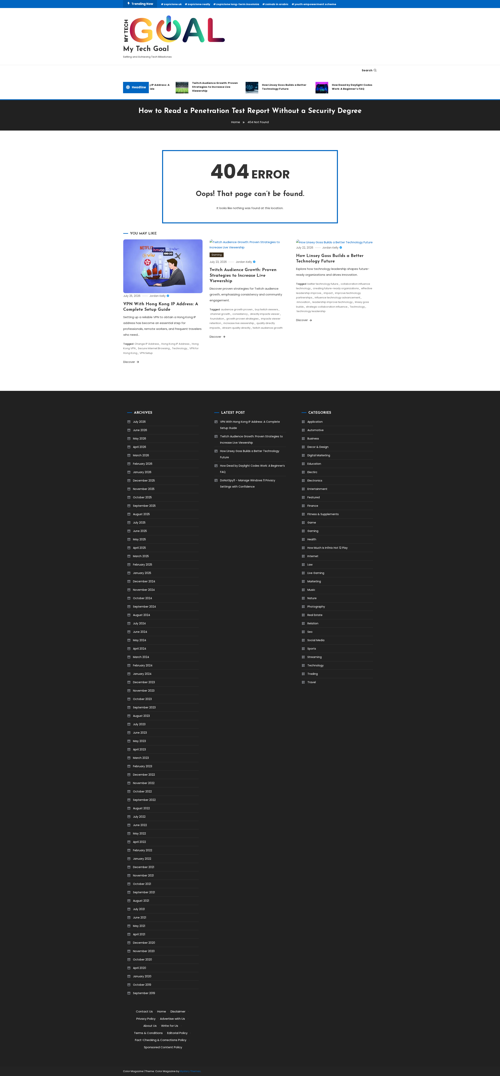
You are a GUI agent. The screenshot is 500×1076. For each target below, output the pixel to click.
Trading (312, 674)
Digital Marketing (318, 455)
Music (311, 590)
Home (161, 1011)
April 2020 (139, 968)
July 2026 (139, 422)
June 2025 (140, 531)
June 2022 (140, 825)
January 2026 (142, 472)
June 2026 (140, 430)
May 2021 (139, 926)
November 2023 (143, 691)
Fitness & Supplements (323, 514)
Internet (312, 556)
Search (367, 70)
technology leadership (311, 311)
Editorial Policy (177, 1033)
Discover (129, 362)
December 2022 (144, 775)
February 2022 (142, 850)
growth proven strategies (242, 318)
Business (313, 438)
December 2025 (144, 480)
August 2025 (141, 514)
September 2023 (144, 707)
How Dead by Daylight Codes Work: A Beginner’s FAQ (341, 87)
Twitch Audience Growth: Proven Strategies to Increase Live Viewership (204, 87)
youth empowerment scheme (315, 4)
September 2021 (144, 892)
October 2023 (142, 699)
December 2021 (143, 867)
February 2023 (142, 766)
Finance (312, 506)
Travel (311, 682)
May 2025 (139, 539)
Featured (313, 497)
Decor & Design (318, 447)
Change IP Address (147, 344)
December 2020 (144, 943)
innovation (303, 302)
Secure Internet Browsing (154, 348)
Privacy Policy (145, 1019)
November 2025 (143, 489)
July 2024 (139, 623)
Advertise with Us (172, 1019)
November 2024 (144, 590)
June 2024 (140, 632)
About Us (150, 1026)
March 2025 (141, 556)
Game (311, 523)
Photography (316, 607)
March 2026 (141, 455)
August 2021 (141, 901)
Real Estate (314, 615)
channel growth (220, 314)
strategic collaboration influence (326, 307)
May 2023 (139, 741)
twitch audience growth (268, 328)
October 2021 (142, 884)
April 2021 (139, 934)
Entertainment (317, 489)
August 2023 (141, 716)
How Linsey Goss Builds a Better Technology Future (273, 87)
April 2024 (139, 649)
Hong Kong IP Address (175, 344)
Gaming (217, 254)
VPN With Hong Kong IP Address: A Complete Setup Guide (250, 425)
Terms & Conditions (148, 1033)
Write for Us (169, 1026)
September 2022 (144, 800)
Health (311, 539)
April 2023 (139, 749)
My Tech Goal (146, 49)
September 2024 (144, 607)
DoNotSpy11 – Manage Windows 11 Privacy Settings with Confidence (247, 483)
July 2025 (139, 523)
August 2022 (141, 808)
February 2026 (142, 464)
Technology (179, 348)
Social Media (315, 640)
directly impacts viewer (264, 314)
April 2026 (139, 447)
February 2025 (142, 565)
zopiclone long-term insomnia (237, 4)
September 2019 (144, 993)
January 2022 (142, 859)
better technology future (322, 284)
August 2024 (141, 615)
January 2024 (142, 674)
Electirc (312, 472)
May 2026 (139, 438)
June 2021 (139, 917)
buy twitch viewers (266, 309)
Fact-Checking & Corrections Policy (160, 1040)
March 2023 (141, 758)
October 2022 (142, 791)
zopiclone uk (173, 4)
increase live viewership (238, 323)
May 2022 (139, 833)
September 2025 (144, 506)
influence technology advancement (337, 297)
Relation (312, 623)
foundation (217, 318)
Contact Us (144, 1011)
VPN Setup (146, 353)
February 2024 (143, 665)
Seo (309, 632)
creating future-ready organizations (336, 288)
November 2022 (143, 783)
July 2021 (139, 909)
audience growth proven (237, 309)
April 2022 (139, 842)
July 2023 (139, 724)
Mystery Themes (190, 1071)
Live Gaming (315, 573)
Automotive (315, 430)
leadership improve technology (332, 302)
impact (328, 293)
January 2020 (142, 976)
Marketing (314, 581)
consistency (240, 314)
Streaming (314, 657)
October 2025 (142, 497)
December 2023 (144, 682)
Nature (312, 598)
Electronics (314, 480)
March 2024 (141, 657)
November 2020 (144, 951)
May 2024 (139, 640)
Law (309, 565)
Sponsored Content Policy (163, 1047)
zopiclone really (199, 4)
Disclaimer (178, 1011)
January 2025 (142, 573)
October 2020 (142, 959)
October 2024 (142, 598)
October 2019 (142, 985)
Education (314, 464)
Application (315, 422)
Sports (311, 649)
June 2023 (140, 733)
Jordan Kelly (157, 296)
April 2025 (139, 548)
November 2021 (143, 875)
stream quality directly (236, 328)
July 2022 (139, 817)
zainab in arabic (276, 4)
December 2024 (144, 581)
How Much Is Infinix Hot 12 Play (327, 548)
